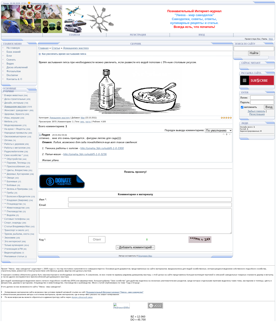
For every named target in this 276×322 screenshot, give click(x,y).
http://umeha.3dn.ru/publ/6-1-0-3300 (102, 148)
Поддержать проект (40, 3)
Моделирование (13, 125)
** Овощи (9, 177)
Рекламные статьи (14, 256)
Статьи (56, 47)
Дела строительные (15, 99)
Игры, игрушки (12, 118)
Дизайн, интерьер (13, 103)
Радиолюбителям (13, 151)
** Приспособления (14, 166)
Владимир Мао (145, 256)
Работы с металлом (15, 147)
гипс (82, 121)
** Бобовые (10, 185)
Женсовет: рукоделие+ (16, 110)
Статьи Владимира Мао (17, 226)
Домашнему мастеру (15, 106)
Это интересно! (12, 241)
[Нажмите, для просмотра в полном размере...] (135, 113)
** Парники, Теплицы (15, 162)
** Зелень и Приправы (16, 189)
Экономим (9, 237)
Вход (202, 35)
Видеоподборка (12, 252)
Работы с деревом (14, 144)
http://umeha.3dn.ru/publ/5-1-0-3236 (85, 154)
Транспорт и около (14, 230)
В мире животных (13, 95)
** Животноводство (14, 207)
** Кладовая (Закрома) (16, 200)
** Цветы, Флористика (16, 170)
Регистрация (138, 35)
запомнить (250, 106)
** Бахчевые (10, 181)
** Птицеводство (13, 204)
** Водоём (9, 215)
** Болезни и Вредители (17, 196)
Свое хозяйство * (13, 155)
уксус (88, 121)
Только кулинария (13, 245)
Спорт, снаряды (12, 222)
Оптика (8, 140)
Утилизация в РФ (13, 249)
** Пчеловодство (13, 211)
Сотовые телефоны (15, 219)
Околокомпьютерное (15, 136)
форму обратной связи (82, 297)
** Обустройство (13, 159)
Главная (74, 35)
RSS (271, 39)
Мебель (8, 121)
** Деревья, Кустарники (16, 174)
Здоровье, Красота (14, 114)
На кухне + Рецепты (15, 129)
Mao (83, 118)
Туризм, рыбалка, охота (16, 234)
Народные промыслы (15, 132)
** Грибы (9, 192)
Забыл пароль (256, 111)
